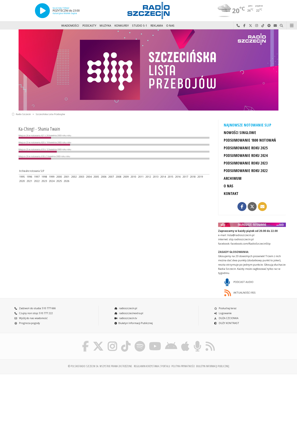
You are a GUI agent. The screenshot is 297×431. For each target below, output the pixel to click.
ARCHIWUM (232, 178)
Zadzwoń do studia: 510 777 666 (37, 308)
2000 (59, 176)
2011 (141, 176)
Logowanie (225, 313)
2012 (148, 176)
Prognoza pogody (29, 323)
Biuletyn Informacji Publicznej (135, 323)
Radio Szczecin (23, 114)
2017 (185, 176)
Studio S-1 (139, 25)
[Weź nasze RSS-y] (210, 341)
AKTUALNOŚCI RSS (244, 292)
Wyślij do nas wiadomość (275, 25)
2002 (74, 176)
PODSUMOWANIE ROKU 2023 (246, 163)
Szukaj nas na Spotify (269, 25)
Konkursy (121, 25)
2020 (22, 181)
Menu (292, 25)
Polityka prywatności (183, 366)
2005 (96, 176)
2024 (51, 181)
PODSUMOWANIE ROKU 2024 (246, 155)
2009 (126, 176)
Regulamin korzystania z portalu (152, 366)
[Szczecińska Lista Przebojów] (148, 70)
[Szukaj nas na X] (98, 341)
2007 (111, 176)
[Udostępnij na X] (252, 206)
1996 (29, 176)
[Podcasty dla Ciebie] (197, 341)
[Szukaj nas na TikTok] (126, 341)
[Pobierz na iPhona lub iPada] (185, 341)
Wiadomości (70, 25)
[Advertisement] (45, 400)
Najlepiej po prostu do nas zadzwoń (238, 25)
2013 (155, 176)
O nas (170, 25)
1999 (51, 176)
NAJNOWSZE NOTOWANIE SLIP (247, 125)
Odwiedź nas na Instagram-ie (257, 25)
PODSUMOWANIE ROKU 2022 (246, 170)
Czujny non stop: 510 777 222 (35, 313)
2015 (170, 176)
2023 (44, 181)
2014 (163, 176)
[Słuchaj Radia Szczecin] (42, 10)
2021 (29, 181)
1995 (22, 176)
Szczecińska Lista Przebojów (50, 114)
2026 (66, 181)
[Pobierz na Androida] (171, 341)
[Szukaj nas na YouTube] (155, 341)
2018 (193, 176)
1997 (37, 176)
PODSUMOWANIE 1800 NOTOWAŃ (250, 140)
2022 (37, 181)
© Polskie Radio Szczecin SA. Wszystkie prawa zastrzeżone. (100, 366)
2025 (59, 181)
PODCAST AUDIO (243, 282)
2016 (178, 176)
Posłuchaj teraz (227, 308)
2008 (118, 176)
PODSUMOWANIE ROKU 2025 (246, 147)
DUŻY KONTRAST (228, 323)
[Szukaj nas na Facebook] (85, 341)
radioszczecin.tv (127, 318)
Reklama (157, 25)
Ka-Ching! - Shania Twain (39, 128)
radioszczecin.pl (127, 308)
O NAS (228, 185)
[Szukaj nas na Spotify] (140, 341)
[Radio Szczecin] (148, 10)
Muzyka (105, 25)
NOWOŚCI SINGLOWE (240, 132)
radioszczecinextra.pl (130, 313)
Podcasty (89, 25)
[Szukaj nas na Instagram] (112, 341)
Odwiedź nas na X (250, 25)
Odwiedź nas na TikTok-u (263, 25)
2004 (89, 176)
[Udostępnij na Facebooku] (241, 206)
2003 (81, 176)
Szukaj (281, 25)
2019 (200, 176)
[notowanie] (252, 225)
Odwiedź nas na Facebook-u (244, 25)
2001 (66, 176)
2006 (103, 176)
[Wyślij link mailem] (262, 206)
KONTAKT (231, 193)
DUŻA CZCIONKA (228, 318)
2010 (133, 176)
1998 (44, 176)
